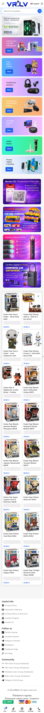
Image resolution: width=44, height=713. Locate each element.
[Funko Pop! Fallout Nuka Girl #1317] (32, 485)
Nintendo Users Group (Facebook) (19, 672)
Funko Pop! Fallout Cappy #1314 (11, 571)
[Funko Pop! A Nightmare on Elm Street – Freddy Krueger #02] (12, 376)
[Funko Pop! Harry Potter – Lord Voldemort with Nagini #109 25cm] (12, 339)
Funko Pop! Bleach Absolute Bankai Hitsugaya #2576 (10, 426)
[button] (3, 25)
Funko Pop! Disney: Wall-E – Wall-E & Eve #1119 (31, 316)
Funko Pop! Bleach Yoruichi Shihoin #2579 (30, 463)
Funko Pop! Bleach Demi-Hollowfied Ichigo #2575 (30, 389)
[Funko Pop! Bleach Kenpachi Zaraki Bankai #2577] (32, 412)
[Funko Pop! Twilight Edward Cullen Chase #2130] (32, 558)
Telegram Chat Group (14, 680)
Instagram (9, 645)
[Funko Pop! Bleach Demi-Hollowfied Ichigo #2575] (32, 376)
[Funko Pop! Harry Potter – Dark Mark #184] (12, 303)
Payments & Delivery (13, 610)
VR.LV (16, 690)
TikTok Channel (11, 632)
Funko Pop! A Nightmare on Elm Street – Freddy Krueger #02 (10, 391)
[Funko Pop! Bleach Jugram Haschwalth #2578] (12, 449)
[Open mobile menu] (3, 3)
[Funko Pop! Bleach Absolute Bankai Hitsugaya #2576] (12, 412)
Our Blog (8, 653)
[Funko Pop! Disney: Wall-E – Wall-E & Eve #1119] (32, 303)
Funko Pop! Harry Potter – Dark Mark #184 (11, 316)
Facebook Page (11, 649)
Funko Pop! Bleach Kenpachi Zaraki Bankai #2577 (30, 426)
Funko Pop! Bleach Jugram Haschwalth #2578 (11, 463)
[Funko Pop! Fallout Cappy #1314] (12, 558)
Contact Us (9, 622)
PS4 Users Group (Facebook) (17, 668)
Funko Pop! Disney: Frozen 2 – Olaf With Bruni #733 (31, 353)
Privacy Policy (11, 605)
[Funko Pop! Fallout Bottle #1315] (32, 522)
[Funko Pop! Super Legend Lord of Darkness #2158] (12, 485)
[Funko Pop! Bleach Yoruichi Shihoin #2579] (32, 449)
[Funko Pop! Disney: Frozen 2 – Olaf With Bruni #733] (32, 339)
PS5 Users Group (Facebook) (17, 663)
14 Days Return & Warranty (16, 614)
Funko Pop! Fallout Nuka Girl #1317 (31, 498)
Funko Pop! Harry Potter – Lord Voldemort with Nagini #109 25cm (10, 354)
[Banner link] (22, 46)
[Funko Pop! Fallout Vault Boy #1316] (12, 522)
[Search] (40, 11)
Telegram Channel (12, 641)
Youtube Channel (12, 636)
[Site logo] (17, 3)
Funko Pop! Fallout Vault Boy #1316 (11, 535)
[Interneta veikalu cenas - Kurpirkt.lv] (22, 698)
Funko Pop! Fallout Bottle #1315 (31, 535)
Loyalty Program (12, 618)
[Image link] (22, 191)
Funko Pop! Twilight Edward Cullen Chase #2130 (31, 572)
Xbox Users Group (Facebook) (17, 676)
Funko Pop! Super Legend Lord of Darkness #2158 (10, 499)
